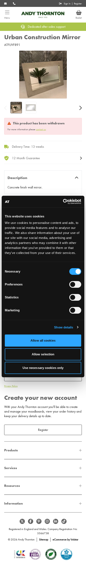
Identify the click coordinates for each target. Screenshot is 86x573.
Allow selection (43, 354)
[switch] (75, 284)
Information (13, 503)
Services (10, 468)
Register (78, 3)
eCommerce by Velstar (65, 539)
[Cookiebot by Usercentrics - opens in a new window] (63, 201)
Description (17, 177)
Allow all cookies (43, 340)
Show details (63, 327)
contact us (41, 129)
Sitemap (43, 539)
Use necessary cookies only (43, 368)
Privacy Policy (11, 386)
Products (11, 450)
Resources (12, 486)
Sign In (67, 3)
